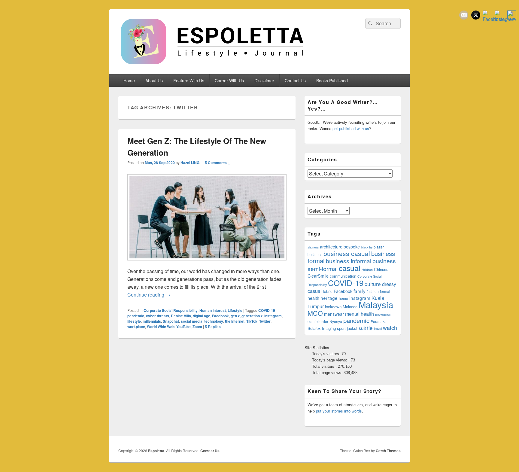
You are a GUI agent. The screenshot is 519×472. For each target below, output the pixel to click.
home (343, 298)
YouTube (183, 326)
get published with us (350, 128)
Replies (213, 326)
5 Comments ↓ (217, 162)
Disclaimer (264, 81)
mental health (359, 313)
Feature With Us (188, 81)
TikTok (251, 321)
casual (349, 267)
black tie (366, 247)
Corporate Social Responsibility (171, 310)
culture (373, 284)
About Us (154, 81)
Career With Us (229, 81)
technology (213, 321)
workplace (136, 326)
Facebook (220, 315)
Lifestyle (235, 310)
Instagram (273, 315)
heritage (329, 297)
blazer (379, 246)
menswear (334, 314)
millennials (152, 321)
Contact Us (295, 81)
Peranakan (380, 321)
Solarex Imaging (322, 328)
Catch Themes (388, 450)
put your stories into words (339, 411)
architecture (331, 247)
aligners (313, 247)
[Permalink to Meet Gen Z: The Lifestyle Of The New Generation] (207, 263)
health (313, 298)
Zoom (197, 326)
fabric (327, 291)
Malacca (350, 306)
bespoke (352, 247)
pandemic (356, 320)
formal (385, 291)
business (315, 254)
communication (343, 276)
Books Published (332, 81)
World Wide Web (161, 326)
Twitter (265, 321)
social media (191, 321)
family (360, 291)
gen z (235, 315)
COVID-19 (345, 282)
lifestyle (134, 321)
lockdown (333, 306)
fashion (373, 291)
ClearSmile (318, 276)
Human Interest (212, 310)
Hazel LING (190, 162)
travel (378, 328)
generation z (252, 315)
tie (370, 327)
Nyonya (335, 321)
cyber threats (157, 315)
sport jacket (347, 328)
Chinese (381, 269)
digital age (201, 315)
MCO (315, 313)
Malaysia (376, 304)
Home (129, 81)
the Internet (234, 321)
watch (390, 327)
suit (362, 327)
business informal (348, 261)
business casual (346, 253)
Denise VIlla (181, 315)
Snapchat (171, 321)
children (367, 269)
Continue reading (148, 294)
